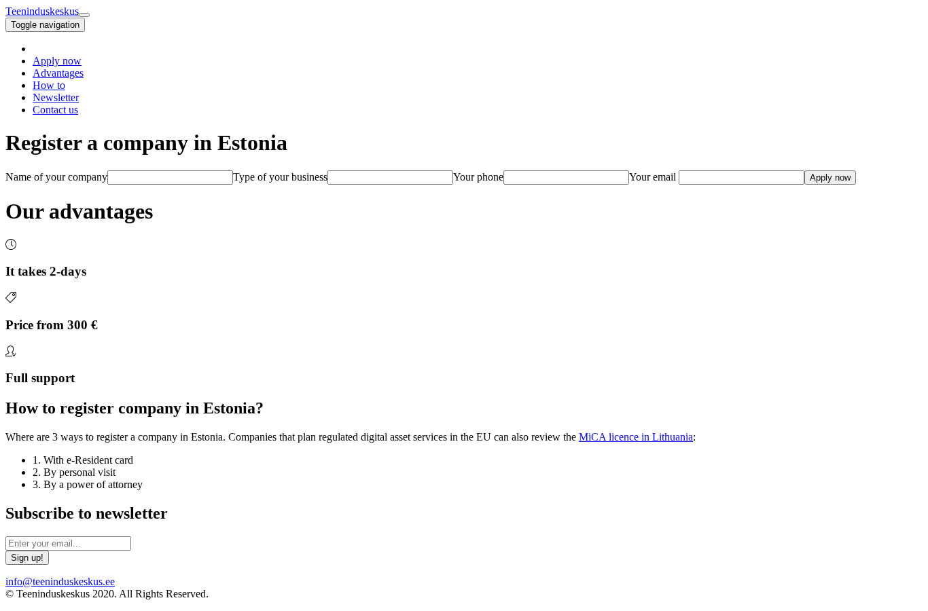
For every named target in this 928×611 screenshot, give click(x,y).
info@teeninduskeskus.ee (60, 581)
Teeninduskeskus (42, 11)
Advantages (58, 73)
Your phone (478, 177)
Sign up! (27, 558)
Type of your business (280, 177)
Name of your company (56, 177)
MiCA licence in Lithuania (636, 437)
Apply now (57, 61)
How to (49, 85)
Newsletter (56, 97)
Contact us (55, 109)
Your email (652, 177)
